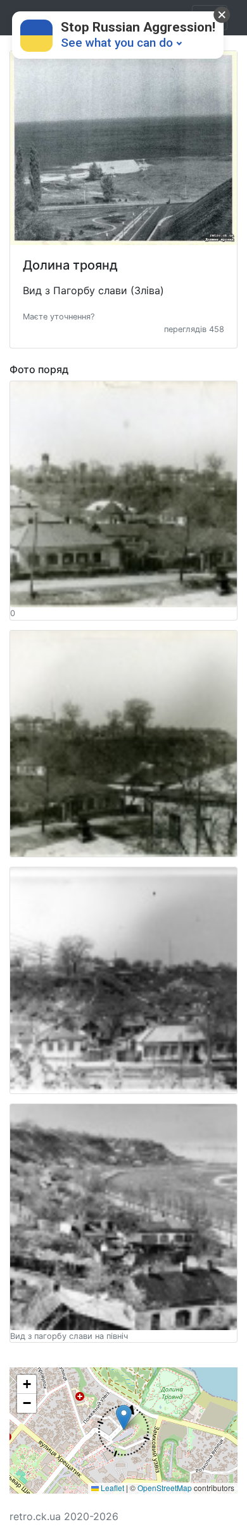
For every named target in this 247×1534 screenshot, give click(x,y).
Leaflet (111, 1487)
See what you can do (117, 42)
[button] (58, 315)
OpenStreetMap (164, 1487)
